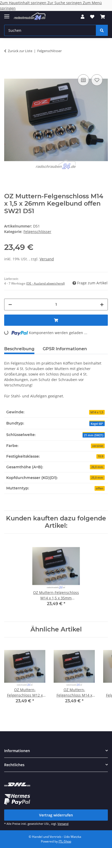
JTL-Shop (65, 841)
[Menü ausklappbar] (6, 14)
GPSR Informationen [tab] (65, 348)
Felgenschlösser (37, 231)
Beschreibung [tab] (19, 348)
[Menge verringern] (10, 304)
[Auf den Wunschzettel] (97, 80)
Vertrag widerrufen (56, 815)
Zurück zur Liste (20, 50)
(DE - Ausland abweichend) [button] (45, 283)
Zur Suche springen (65, 2)
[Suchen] (102, 30)
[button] (82, 16)
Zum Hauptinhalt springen (23, 2)
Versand (47, 258)
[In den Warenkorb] (8, 65)
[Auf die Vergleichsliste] (83, 80)
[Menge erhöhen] (102, 304)
